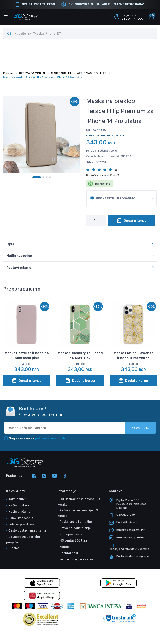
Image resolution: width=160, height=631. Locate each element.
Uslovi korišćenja (20, 518)
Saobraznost (69, 553)
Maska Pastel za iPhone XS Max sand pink (26, 355)
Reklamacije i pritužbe (76, 521)
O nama (14, 548)
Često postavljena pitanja (27, 530)
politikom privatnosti (50, 438)
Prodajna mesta (71, 534)
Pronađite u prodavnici (116, 198)
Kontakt (65, 546)
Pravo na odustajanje (75, 528)
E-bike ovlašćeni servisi (77, 559)
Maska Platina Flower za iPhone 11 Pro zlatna (133, 355)
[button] (89, 169)
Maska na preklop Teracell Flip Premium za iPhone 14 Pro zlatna (42, 77)
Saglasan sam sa (37, 438)
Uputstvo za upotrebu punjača (23, 539)
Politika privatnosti (22, 524)
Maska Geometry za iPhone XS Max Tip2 (80, 355)
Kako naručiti (18, 499)
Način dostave (19, 505)
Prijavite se (140, 428)
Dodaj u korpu (135, 220)
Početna (8, 73)
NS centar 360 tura (73, 540)
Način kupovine (19, 256)
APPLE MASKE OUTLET (91, 73)
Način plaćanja (19, 511)
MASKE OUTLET (61, 73)
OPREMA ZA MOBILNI (32, 73)
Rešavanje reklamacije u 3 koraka (78, 513)
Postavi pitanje (18, 267)
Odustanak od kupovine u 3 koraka (79, 501)
